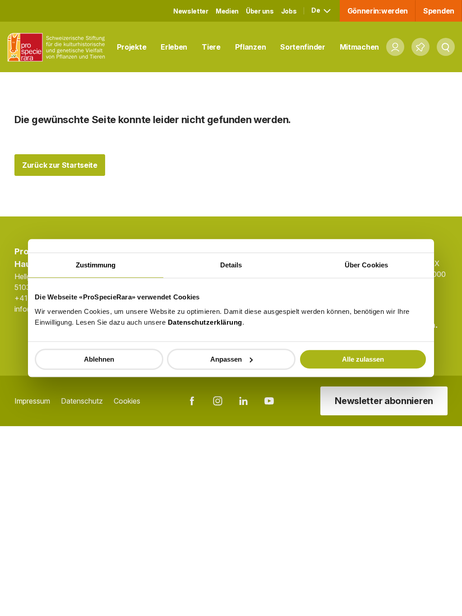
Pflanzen (250, 46)
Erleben (174, 46)
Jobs (289, 11)
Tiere (211, 46)
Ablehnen (99, 359)
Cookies (127, 400)
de (316, 10)
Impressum (32, 400)
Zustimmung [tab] (96, 265)
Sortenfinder (302, 46)
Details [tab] (231, 265)
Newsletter (190, 11)
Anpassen (226, 359)
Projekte (132, 46)
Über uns (260, 11)
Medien (227, 11)
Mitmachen (359, 46)
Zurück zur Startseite (59, 165)
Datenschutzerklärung (205, 322)
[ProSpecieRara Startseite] (58, 47)
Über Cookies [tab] (366, 265)
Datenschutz (82, 400)
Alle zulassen (363, 359)
